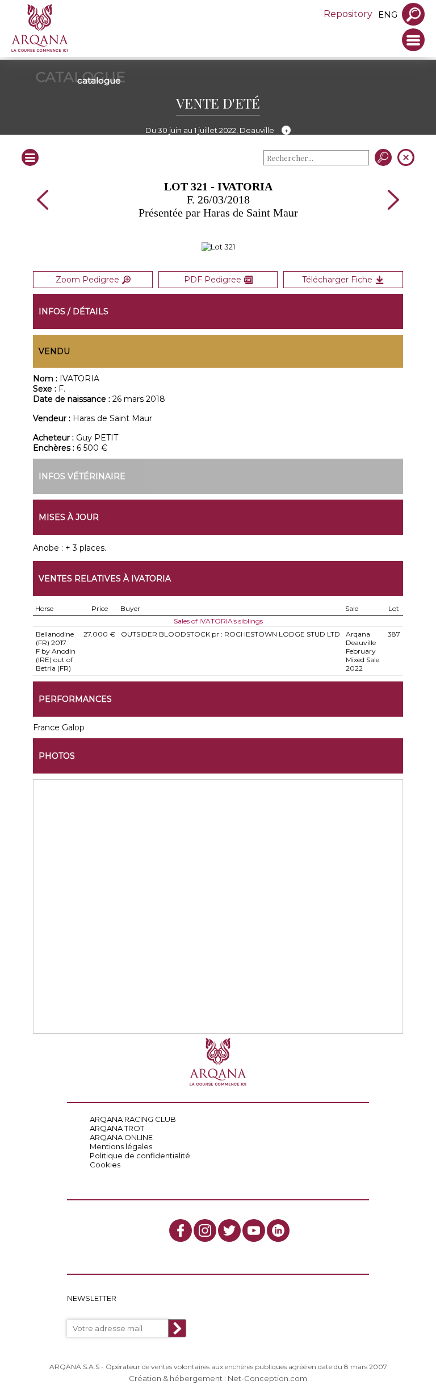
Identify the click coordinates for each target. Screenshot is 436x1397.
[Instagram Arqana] (205, 1230)
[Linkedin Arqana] (278, 1230)
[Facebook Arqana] (180, 1230)
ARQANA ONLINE (121, 1137)
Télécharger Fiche (337, 280)
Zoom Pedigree (87, 280)
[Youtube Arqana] (253, 1230)
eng (387, 14)
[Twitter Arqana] (229, 1230)
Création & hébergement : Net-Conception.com (218, 1378)
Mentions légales (121, 1146)
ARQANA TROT (117, 1128)
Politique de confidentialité (140, 1155)
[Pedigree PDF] (218, 246)
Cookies (105, 1164)
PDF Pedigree (212, 280)
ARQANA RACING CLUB (133, 1119)
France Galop (59, 727)
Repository (348, 14)
